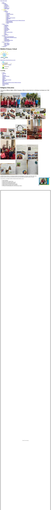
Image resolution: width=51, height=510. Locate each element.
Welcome (5, 4)
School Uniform (6, 29)
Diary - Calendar (7, 43)
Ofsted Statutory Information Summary (10, 37)
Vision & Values (7, 7)
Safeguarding (6, 25)
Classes (5, 10)
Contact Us (4, 46)
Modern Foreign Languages (10, 17)
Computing (8, 13)
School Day (6, 27)
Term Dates (6, 30)
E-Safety (5, 26)
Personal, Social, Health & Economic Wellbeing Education (15, 20)
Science (7, 23)
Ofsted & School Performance (9, 36)
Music (7, 19)
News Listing (6, 42)
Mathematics (8, 18)
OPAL (5, 31)
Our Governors (6, 6)
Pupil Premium (6, 39)
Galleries (5, 45)
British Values (6, 8)
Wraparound (6, 34)
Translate (9, 64)
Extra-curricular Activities (8, 32)
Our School (4, 3)
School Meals (6, 28)
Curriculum (6, 11)
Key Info (3, 35)
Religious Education (9, 22)
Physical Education (9, 21)
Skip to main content (3, 0)
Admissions (6, 5)
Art (6, 12)
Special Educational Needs (8, 40)
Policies (5, 38)
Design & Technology (9, 14)
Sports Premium (6, 41)
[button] (3, 62)
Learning (4, 9)
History (7, 16)
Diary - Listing (6, 44)
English (7, 15)
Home (3, 2)
